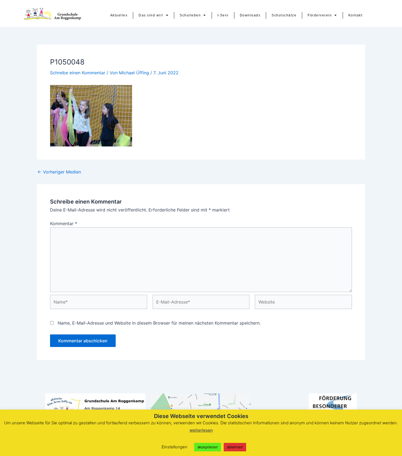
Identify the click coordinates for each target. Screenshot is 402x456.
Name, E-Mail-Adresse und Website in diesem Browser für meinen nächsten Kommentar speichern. (159, 323)
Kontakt (355, 15)
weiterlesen (201, 430)
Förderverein (320, 15)
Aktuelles (119, 15)
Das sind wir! (151, 15)
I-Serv (223, 15)
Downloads (250, 15)
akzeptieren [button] (207, 447)
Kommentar (63, 223)
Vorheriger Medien (59, 172)
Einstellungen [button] (174, 446)
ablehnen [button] (235, 447)
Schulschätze (284, 15)
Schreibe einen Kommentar (77, 72)
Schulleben (190, 15)
